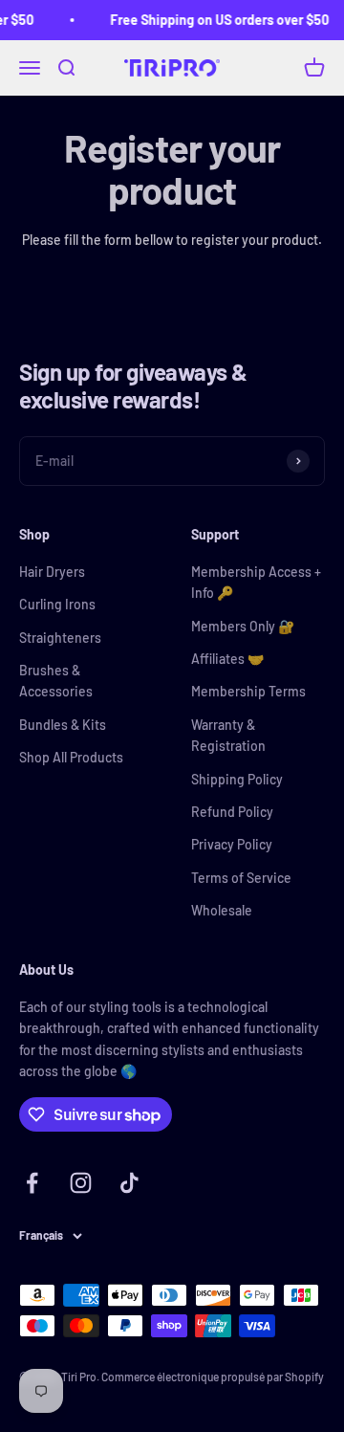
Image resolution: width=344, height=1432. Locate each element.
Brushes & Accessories (56, 680)
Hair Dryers (52, 571)
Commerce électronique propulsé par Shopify (212, 1376)
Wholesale (221, 910)
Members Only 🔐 (242, 626)
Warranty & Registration (228, 735)
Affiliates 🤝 (227, 658)
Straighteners (60, 637)
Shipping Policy (237, 779)
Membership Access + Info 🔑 (256, 582)
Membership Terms (248, 691)
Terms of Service (241, 878)
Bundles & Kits (62, 724)
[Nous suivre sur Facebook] (32, 1183)
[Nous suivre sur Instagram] (81, 1183)
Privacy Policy (231, 844)
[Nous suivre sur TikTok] (129, 1183)
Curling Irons (57, 604)
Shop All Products (71, 757)
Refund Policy (232, 812)
